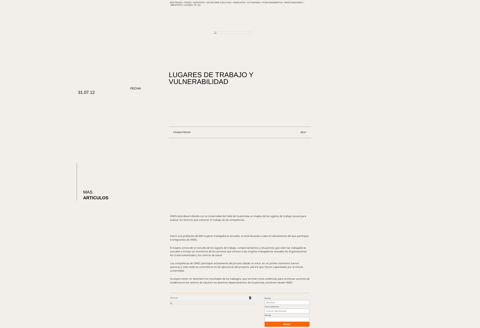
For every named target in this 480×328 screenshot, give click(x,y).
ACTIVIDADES (254, 2)
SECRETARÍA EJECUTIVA (218, 2)
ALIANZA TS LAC (192, 5)
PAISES (188, 2)
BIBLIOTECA (176, 5)
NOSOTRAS (199, 2)
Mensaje (267, 315)
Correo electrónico (271, 307)
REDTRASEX (176, 2)
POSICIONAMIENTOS (272, 2)
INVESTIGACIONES (293, 2)
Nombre (267, 298)
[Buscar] (250, 297)
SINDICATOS (239, 2)
